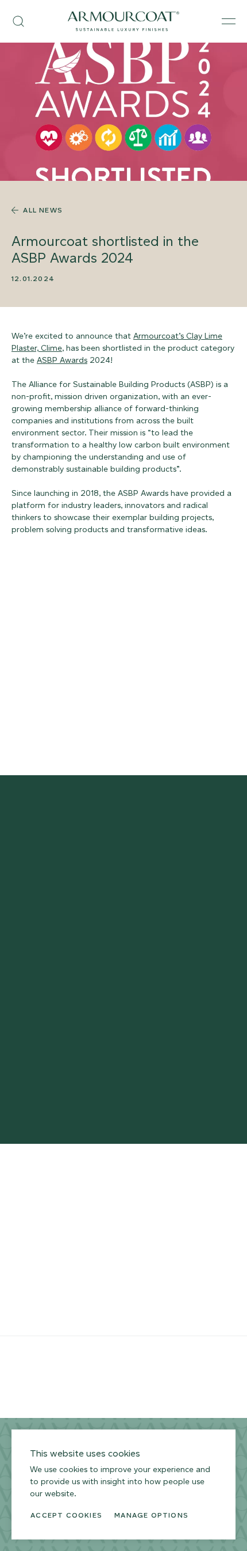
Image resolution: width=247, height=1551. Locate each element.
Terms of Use (78, 1352)
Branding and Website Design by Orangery (76, 1385)
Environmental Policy (136, 1352)
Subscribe (123, 1014)
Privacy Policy (32, 1352)
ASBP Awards (62, 360)
